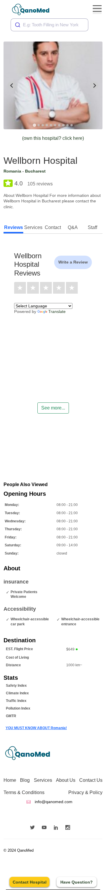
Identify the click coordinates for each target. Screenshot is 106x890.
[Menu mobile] (97, 9)
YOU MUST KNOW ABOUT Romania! (36, 728)
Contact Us (90, 780)
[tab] (34, 125)
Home (10, 780)
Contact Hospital (30, 882)
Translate (57, 311)
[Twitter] (34, 828)
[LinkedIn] (57, 828)
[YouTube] (45, 828)
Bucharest (35, 171)
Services (43, 780)
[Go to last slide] (12, 85)
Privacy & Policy (85, 792)
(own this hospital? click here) (53, 138)
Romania (12, 171)
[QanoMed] (35, 9)
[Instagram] (69, 828)
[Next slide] (94, 85)
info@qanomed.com (53, 801)
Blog (25, 780)
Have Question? (76, 882)
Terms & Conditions (24, 792)
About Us (65, 780)
